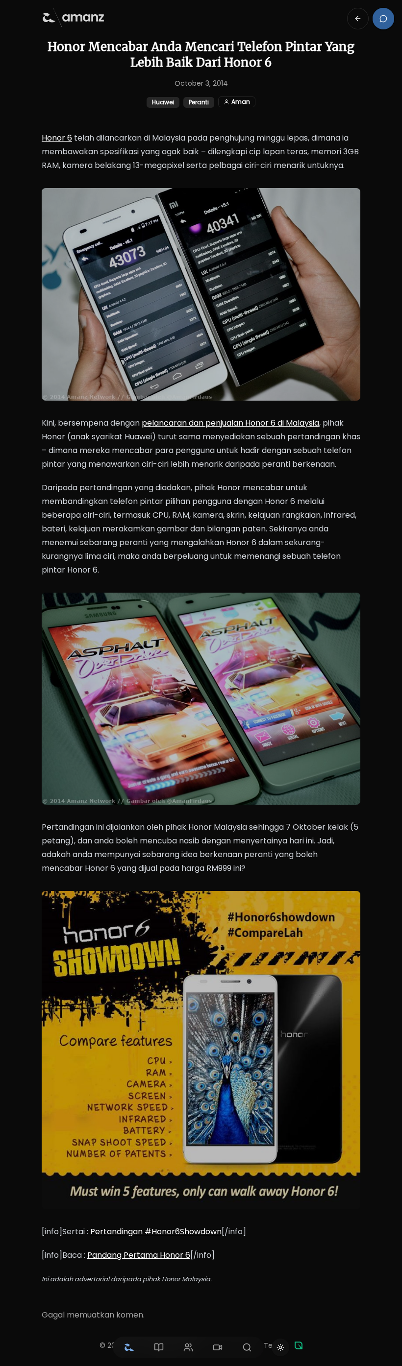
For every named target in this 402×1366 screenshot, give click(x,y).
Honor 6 (57, 138)
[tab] (129, 1347)
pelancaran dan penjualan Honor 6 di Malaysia (230, 423)
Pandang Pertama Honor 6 (138, 1255)
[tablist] (188, 1347)
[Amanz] (298, 1345)
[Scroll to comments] (383, 18)
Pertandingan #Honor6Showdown (156, 1231)
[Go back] (358, 18)
